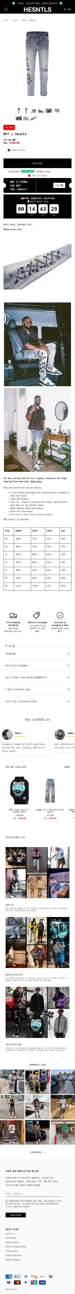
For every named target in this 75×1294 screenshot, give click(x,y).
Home (5, 20)
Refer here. (36, 481)
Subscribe (16, 1215)
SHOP (67, 767)
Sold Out (37, 163)
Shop (15, 20)
